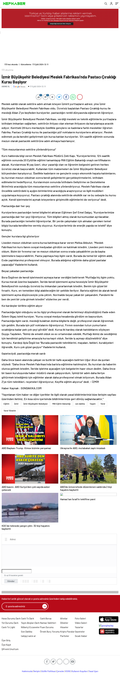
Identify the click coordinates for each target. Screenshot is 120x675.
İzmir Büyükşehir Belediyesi (35, 403)
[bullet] (37, 581)
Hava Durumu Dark (11, 618)
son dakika (80, 403)
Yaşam (93, 403)
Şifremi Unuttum (10, 649)
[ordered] (34, 581)
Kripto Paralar (67, 631)
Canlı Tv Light (8, 627)
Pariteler (64, 636)
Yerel (102, 403)
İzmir (16, 403)
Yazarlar (79, 627)
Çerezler (60, 671)
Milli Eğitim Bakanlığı (61, 403)
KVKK (67, 671)
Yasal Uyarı (93, 671)
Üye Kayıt (6, 644)
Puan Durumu (47, 627)
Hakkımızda (27, 671)
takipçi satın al (28, 636)
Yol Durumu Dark (10, 622)
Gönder (11, 581)
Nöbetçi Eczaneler (30, 627)
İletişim (37, 671)
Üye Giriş (6, 640)
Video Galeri (81, 622)
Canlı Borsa (45, 618)
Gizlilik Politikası (48, 671)
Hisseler (64, 627)
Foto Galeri (80, 618)
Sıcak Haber (81, 636)
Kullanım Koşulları (80, 671)
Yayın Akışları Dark (30, 622)
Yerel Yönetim (10, 410)
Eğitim (6, 403)
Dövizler (64, 622)
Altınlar (64, 618)
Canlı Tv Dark (27, 618)
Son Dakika (26, 631)
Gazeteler (80, 631)
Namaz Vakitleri (48, 622)
